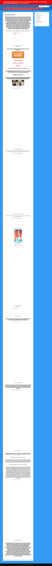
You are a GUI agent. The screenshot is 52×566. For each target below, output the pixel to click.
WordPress (30, 564)
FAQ (36, 23)
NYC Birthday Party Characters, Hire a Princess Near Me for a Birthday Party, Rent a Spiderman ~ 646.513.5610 (25, 2)
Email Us (18, 65)
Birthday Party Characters (39, 15)
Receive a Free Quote (18, 63)
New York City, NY (38, 18)
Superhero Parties (38, 16)
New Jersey (37, 20)
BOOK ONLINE (38, 13)
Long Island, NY (38, 19)
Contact (37, 24)
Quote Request (38, 14)
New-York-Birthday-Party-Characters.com (18, 68)
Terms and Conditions (39, 22)
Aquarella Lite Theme (23, 564)
